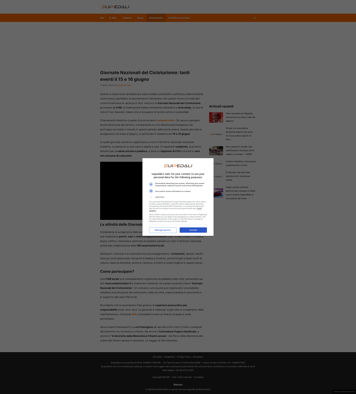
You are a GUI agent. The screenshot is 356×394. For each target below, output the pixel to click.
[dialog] (178, 197)
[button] (178, 197)
